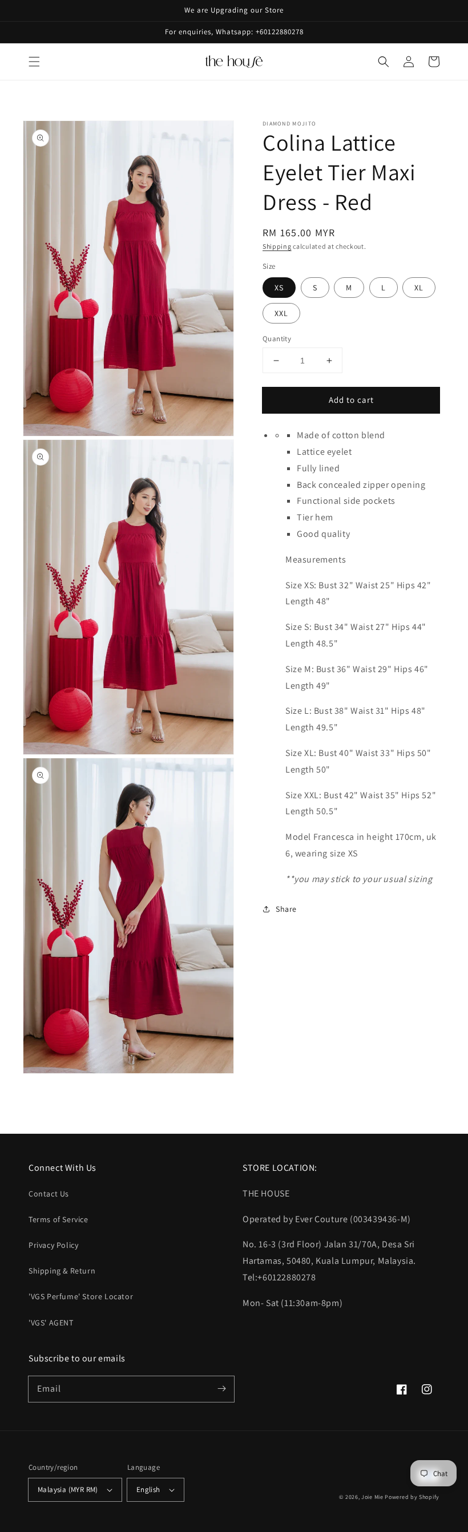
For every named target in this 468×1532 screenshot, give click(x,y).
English (148, 1489)
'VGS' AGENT (51, 1322)
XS (279, 287)
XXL (281, 313)
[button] (34, 61)
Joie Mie (372, 1497)
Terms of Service (58, 1219)
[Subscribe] (221, 1388)
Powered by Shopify (412, 1497)
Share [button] (286, 909)
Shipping (277, 246)
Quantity (277, 338)
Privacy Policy (53, 1245)
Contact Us (49, 1194)
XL (418, 287)
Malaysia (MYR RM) (68, 1489)
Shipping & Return (62, 1271)
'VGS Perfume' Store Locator (81, 1296)
